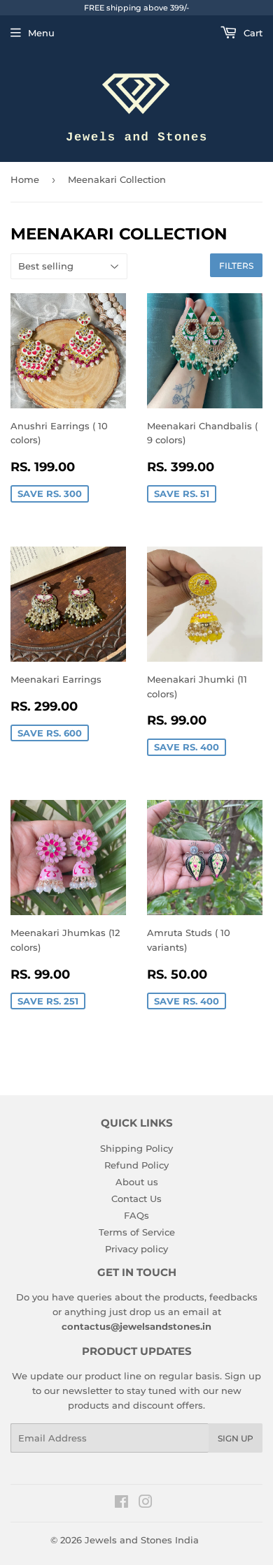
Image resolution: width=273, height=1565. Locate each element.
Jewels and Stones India (142, 1539)
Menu (41, 32)
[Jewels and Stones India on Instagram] (146, 1503)
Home (24, 179)
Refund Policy (136, 1165)
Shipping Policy (136, 1148)
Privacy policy (136, 1248)
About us (136, 1181)
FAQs (136, 1215)
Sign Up (235, 1438)
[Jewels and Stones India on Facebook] (121, 1503)
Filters (236, 265)
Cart (251, 32)
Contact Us (136, 1198)
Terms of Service (137, 1232)
